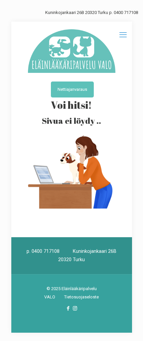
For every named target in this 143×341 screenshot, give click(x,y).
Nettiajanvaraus (72, 89)
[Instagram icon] (74, 308)
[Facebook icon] (68, 308)
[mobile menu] (123, 35)
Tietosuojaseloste (81, 296)
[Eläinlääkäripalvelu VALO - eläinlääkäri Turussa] (71, 51)
